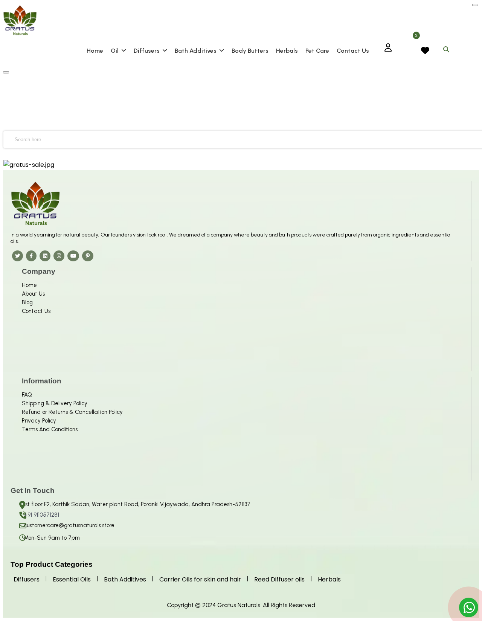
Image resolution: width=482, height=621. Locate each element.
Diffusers (27, 579)
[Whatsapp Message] (470, 608)
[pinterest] (87, 255)
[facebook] (31, 255)
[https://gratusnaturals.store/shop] (241, 164)
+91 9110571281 (41, 514)
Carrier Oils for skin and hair (200, 579)
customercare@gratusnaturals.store (69, 525)
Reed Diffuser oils (279, 579)
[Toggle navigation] (6, 72)
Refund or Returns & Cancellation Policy (72, 412)
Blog (27, 302)
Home (29, 285)
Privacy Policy (39, 420)
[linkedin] (45, 255)
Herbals (329, 579)
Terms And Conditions (50, 429)
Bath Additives (125, 579)
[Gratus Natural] (241, 20)
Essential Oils (72, 579)
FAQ (27, 394)
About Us (33, 293)
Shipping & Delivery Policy (54, 403)
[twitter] (17, 255)
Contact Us (36, 311)
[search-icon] (446, 48)
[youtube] (73, 255)
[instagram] (58, 255)
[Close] (475, 5)
